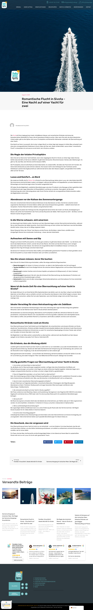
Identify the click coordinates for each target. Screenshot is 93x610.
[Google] (22, 594)
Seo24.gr (60, 607)
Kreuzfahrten (53, 7)
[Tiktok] (22, 587)
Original (18, 7)
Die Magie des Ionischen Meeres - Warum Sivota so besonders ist (64, 521)
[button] (48, 442)
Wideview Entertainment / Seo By (49, 607)
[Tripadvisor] (26, 594)
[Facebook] (22, 584)
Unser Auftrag (28, 7)
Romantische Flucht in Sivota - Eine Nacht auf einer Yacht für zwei (27, 521)
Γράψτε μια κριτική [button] (18, 560)
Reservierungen (78, 7)
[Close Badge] (11, 601)
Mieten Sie (31, 180)
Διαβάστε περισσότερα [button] (34, 558)
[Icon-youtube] (26, 587)
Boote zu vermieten (65, 7)
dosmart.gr (72, 605)
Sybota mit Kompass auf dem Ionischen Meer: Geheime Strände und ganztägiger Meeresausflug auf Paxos (82, 519)
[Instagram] (26, 584)
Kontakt (88, 7)
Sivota (14, 135)
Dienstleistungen (40, 7)
